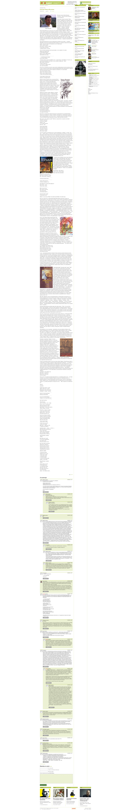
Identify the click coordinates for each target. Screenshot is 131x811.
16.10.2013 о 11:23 (69, 753)
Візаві (68, 1)
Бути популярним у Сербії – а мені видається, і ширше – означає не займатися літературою (85, 803)
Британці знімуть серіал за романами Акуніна (79, 32)
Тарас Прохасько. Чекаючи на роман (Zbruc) (93, 66)
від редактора (91, 5)
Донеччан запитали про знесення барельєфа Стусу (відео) (80, 23)
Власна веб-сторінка (50, 771)
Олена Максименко (94, 56)
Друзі (72, 4)
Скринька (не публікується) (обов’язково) (53, 769)
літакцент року (91, 33)
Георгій (47, 639)
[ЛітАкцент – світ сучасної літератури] (52, 3)
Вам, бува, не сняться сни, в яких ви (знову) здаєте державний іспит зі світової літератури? (45, 802)
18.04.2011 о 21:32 (69, 520)
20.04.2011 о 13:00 (69, 668)
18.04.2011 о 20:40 (69, 515)
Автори (67, 4)
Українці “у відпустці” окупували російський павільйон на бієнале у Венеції (80, 11)
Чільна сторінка (42, 5)
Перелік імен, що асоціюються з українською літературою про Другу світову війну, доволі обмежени (57, 802)
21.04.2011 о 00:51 (69, 711)
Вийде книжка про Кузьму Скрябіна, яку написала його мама (80, 29)
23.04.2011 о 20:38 (69, 502)
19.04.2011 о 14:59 (69, 620)
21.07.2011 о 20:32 (69, 729)
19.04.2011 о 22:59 (69, 562)
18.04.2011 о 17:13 (69, 479)
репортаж (90, 22)
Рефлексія (70, 1)
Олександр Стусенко (42, 7)
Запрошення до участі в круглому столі (80, 56)
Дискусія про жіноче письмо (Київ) (79, 48)
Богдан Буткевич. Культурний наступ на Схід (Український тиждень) (93, 69)
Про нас (70, 4)
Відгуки (90, 73)
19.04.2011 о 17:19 (69, 639)
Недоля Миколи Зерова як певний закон (95, 50)
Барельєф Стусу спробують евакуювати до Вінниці (80, 35)
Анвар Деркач (93, 52)
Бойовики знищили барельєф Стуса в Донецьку (79, 41)
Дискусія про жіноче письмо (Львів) (79, 46)
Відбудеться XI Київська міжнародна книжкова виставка (79, 17)
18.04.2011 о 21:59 (69, 544)
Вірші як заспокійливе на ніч (95, 57)
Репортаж (69, 2)
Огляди (73, 1)
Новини (76, 2)
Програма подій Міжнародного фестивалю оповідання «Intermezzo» (80, 20)
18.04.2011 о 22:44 (69, 551)
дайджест (90, 61)
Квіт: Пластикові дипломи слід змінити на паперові (80, 14)
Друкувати (71, 474)
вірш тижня (90, 11)
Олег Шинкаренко (94, 39)
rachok (51, 766)
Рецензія (75, 1)
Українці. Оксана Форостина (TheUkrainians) (91, 63)
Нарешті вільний (94, 53)
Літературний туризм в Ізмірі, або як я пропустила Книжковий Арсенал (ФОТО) (93, 31)
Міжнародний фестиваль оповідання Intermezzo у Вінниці (79, 51)
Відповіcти (49, 500)
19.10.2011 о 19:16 (69, 737)
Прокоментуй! (45, 804)
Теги (93, 73)
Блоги (71, 2)
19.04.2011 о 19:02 (69, 650)
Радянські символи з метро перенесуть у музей (80, 7)
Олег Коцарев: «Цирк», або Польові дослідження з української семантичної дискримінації (95, 42)
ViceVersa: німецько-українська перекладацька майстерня (79, 54)
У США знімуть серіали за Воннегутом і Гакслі (80, 26)
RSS (76, 4)
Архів (74, 4)
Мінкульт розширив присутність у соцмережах (79, 38)
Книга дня (73, 2)
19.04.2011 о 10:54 (69, 593)
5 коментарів (58, 804)
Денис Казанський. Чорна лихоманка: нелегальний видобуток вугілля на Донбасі (80, 76)
